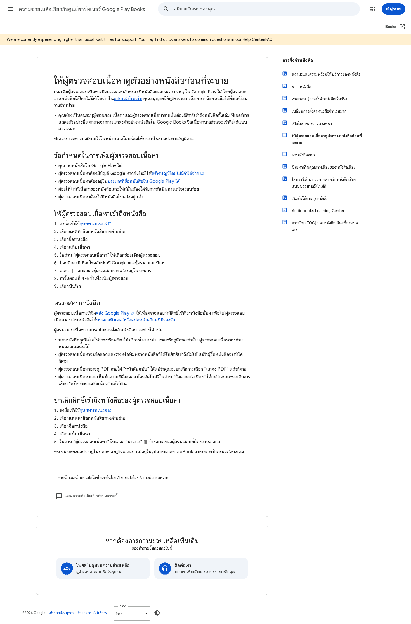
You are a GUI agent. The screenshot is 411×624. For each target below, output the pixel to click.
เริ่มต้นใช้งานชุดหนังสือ (310, 198)
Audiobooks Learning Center (318, 210)
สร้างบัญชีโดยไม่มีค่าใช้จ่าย (175, 173)
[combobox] (267, 9)
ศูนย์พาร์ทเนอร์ (93, 224)
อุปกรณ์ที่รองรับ (128, 98)
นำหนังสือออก (303, 154)
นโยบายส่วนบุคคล (61, 613)
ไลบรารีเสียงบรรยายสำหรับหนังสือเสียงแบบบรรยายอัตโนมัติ (324, 183)
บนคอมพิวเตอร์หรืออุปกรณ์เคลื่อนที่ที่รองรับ (135, 320)
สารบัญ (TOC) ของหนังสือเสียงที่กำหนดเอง (325, 226)
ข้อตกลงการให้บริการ (92, 613)
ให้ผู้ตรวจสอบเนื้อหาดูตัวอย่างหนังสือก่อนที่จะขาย (327, 139)
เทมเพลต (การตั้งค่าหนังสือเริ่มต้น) (319, 98)
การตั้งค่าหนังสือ (297, 60)
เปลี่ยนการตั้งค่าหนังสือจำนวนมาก (319, 111)
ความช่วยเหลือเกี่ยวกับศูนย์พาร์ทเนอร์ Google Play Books (82, 9)
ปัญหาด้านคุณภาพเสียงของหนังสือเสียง (324, 167)
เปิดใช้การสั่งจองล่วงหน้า (312, 123)
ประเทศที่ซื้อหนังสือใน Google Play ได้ (143, 181)
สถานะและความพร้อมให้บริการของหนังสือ (326, 74)
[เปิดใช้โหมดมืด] (157, 613)
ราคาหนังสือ (301, 86)
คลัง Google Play (112, 313)
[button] (10, 9)
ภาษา (123, 606)
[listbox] (132, 613)
